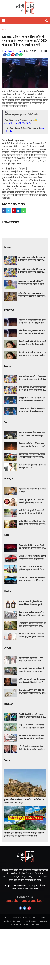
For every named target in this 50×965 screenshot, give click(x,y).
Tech (6, 422)
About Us (8, 917)
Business (8, 704)
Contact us (41, 917)
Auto (6, 535)
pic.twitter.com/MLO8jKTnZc (17, 123)
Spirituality (17, 921)
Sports (7, 366)
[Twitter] (24, 908)
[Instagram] (29, 908)
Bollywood (9, 309)
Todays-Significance (30, 921)
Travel (7, 760)
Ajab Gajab (7, 921)
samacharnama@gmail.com (25, 899)
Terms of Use (30, 917)
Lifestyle (8, 478)
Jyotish (7, 647)
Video (4, 29)
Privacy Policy (18, 917)
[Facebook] (20, 908)
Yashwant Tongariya (14, 51)
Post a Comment (10, 221)
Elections (43, 921)
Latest (7, 247)
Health (7, 591)
